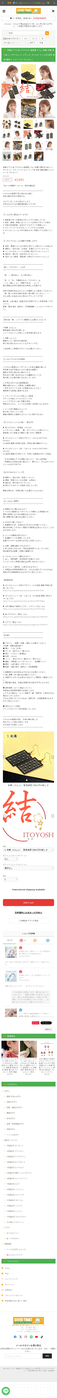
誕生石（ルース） (11, 1140)
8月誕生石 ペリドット (15, 1189)
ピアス (7, 1227)
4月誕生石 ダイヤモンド (16, 1162)
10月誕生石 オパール (15, 1200)
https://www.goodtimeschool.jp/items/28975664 (23, 601)
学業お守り (11, 1129)
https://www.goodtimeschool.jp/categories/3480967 (25, 617)
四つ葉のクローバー (12, 43)
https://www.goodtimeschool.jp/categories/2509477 (25, 625)
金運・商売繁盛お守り (15, 1124)
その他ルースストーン (15, 1222)
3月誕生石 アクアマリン (16, 1156)
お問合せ (8, 1290)
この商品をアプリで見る (28, 920)
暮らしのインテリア (14, 1255)
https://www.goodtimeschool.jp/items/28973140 (23, 590)
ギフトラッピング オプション (15, 864)
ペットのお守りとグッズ (16, 1249)
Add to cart (28, 902)
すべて (10, 940)
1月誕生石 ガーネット (15, 1145)
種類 (4, 846)
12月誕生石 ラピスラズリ (16, 1217)
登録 (47, 1356)
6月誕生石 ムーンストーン (17, 1178)
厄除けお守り (12, 1102)
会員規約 (51, 1371)
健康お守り (11, 1113)
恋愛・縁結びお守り (14, 1107)
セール (35, 39)
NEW (26, 39)
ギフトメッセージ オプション (15, 855)
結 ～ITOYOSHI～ (13, 1238)
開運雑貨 (7, 1244)
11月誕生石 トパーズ (14, 1206)
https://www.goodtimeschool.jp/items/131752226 (24, 609)
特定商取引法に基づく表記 (16, 1301)
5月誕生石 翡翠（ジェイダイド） (20, 1173)
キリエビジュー (13, 1233)
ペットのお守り (13, 1135)
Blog (7, 1273)
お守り (7, 1091)
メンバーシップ (11, 1279)
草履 (41, 43)
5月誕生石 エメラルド (15, 1167)
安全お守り (11, 1118)
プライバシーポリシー (14, 1295)
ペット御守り (29, 43)
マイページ (9, 1284)
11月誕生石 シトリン (14, 1211)
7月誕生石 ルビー (13, 1184)
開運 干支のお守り (14, 1096)
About (7, 1268)
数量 (4, 876)
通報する (48, 1029)
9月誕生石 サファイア (15, 1195)
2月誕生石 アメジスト (15, 1151)
